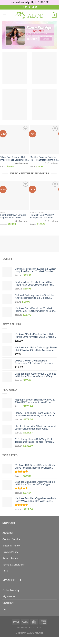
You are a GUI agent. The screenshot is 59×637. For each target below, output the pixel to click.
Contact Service (11, 539)
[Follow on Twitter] (29, 7)
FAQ (5, 570)
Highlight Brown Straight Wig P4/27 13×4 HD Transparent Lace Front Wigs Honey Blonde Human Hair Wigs (14, 216)
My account (9, 596)
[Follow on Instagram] (26, 7)
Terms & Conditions (13, 564)
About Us (7, 532)
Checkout (7, 602)
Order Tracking (10, 590)
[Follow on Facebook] (23, 7)
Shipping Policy (11, 545)
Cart (5, 608)
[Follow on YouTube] (36, 7)
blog (39, 627)
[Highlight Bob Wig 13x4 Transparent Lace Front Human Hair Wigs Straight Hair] (44, 195)
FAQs (31, 627)
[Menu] (4, 15)
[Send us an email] (33, 7)
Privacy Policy (10, 551)
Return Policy (10, 558)
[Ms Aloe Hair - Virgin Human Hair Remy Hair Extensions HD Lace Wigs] (29, 15)
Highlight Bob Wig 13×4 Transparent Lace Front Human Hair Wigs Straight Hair (43, 216)
